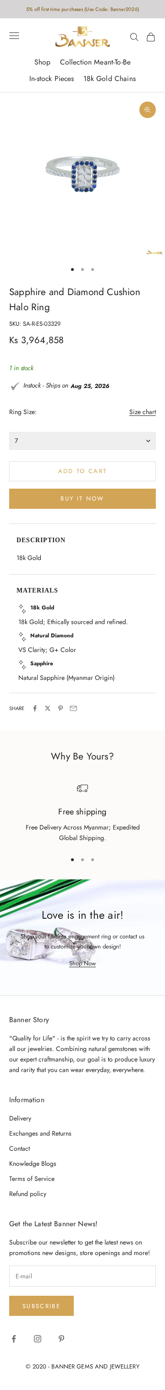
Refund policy (27, 1193)
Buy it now (82, 498)
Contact (19, 1148)
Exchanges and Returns (40, 1133)
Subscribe (41, 1306)
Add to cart (82, 471)
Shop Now (82, 963)
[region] (82, 813)
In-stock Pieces (51, 78)
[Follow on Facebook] (13, 1338)
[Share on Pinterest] (60, 708)
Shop (42, 62)
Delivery (20, 1118)
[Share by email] (73, 708)
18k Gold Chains (109, 78)
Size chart (142, 411)
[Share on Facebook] (34, 708)
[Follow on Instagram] (37, 1338)
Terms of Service (32, 1178)
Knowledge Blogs (32, 1163)
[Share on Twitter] (47, 708)
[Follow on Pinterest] (61, 1338)
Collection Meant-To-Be (95, 62)
